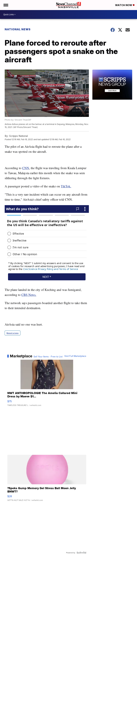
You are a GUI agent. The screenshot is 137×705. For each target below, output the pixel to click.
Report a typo (13, 333)
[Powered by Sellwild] (81, 552)
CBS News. (28, 295)
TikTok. (66, 186)
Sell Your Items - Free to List (48, 356)
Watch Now (124, 5)
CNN (25, 168)
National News (18, 29)
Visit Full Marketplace (75, 356)
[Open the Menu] (6, 5)
